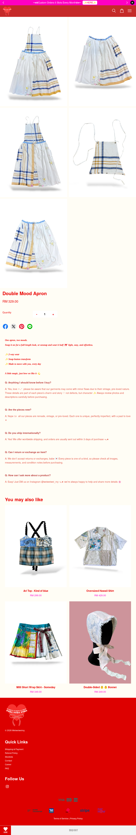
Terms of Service (61, 818)
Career (8, 764)
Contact (8, 760)
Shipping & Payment (14, 749)
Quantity (6, 312)
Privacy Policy (76, 818)
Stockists (9, 756)
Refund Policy (11, 753)
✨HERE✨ (90, 2)
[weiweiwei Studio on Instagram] (7, 788)
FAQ (7, 768)
